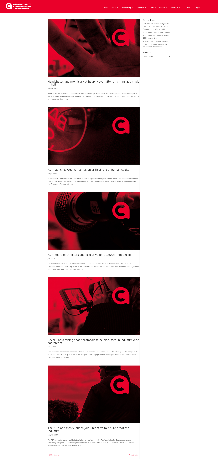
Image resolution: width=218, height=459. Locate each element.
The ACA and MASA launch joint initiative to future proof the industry (88, 429)
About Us (115, 8)
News (152, 8)
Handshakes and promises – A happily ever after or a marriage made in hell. (93, 83)
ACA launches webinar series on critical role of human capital (89, 169)
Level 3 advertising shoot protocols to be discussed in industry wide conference (93, 341)
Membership (126, 8)
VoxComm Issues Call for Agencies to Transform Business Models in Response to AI (156, 26)
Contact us (174, 8)
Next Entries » (134, 455)
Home (106, 8)
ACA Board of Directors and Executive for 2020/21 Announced (89, 254)
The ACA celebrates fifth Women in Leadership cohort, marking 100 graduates (156, 44)
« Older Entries (53, 455)
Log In (197, 8)
